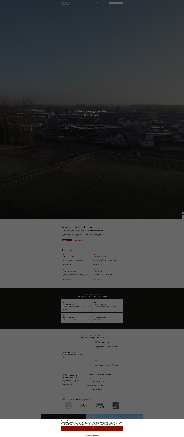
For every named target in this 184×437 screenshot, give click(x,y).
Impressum (96, 435)
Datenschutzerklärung (89, 435)
